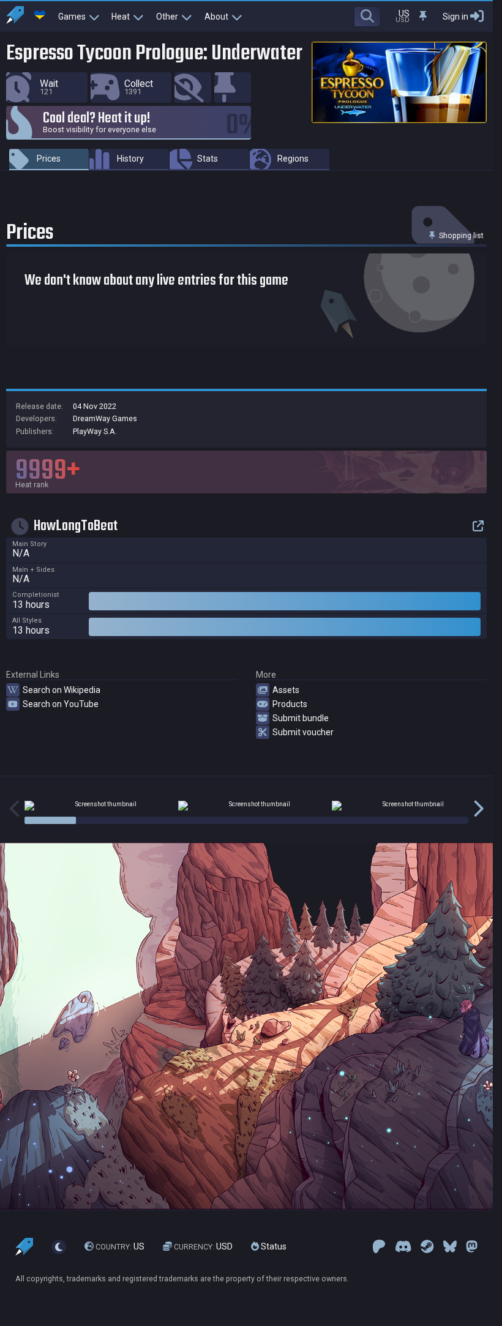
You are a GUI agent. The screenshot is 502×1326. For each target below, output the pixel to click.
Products (289, 704)
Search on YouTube (61, 704)
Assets (285, 690)
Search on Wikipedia (61, 690)
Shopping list (460, 235)
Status (273, 1247)
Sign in (455, 16)
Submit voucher (303, 732)
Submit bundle (300, 718)
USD (203, 1247)
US (120, 1247)
